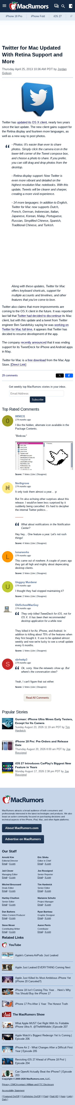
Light (69, 1096)
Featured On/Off (11, 1096)
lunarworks (22, 552)
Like (33, 474)
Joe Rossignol (45, 871)
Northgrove (22, 483)
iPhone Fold (38, 16)
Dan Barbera (8, 911)
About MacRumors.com (21, 828)
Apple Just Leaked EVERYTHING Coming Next (42, 967)
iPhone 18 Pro (14, 16)
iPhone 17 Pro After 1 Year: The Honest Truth (41, 1003)
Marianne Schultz (47, 898)
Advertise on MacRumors (23, 839)
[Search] (64, 6)
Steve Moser (8, 925)
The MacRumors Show (29, 1014)
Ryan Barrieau (45, 911)
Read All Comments (37, 697)
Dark (4, 1099)
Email (4, 864)
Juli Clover (7, 871)
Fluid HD (54, 1096)
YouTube (15, 945)
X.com (12, 864)
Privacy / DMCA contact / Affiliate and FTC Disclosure (28, 1084)
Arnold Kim (8, 857)
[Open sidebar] (70, 6)
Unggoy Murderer (26, 582)
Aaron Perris (44, 925)
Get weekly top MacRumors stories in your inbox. (37, 386)
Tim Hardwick (45, 884)
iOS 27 (58, 16)
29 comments (10, 375)
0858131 (20, 416)
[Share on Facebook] (69, 376)
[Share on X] (60, 376)
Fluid (45, 1096)
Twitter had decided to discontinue (39, 315)
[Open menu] (4, 6)
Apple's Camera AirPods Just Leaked (36, 955)
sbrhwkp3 (21, 659)
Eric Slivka (43, 857)
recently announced (33, 342)
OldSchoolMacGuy (26, 605)
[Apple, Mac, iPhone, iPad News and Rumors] (29, 10)
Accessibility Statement (13, 1090)
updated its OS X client (32, 122)
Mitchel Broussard (11, 884)
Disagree (41, 474)
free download (37, 360)
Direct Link (18, 364)
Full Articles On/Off (31, 1096)
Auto (63, 1096)
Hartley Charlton (10, 898)
